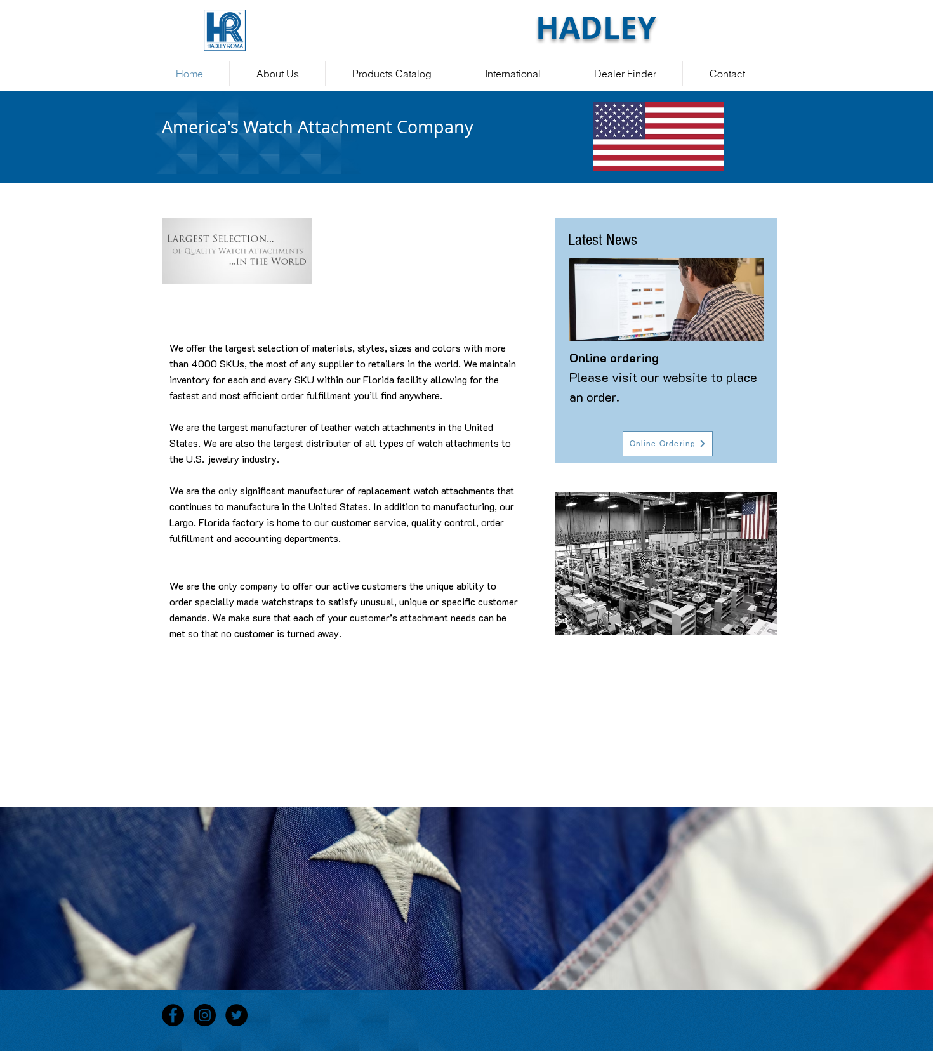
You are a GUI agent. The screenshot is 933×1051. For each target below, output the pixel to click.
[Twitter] (236, 1015)
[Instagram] (205, 1015)
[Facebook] (173, 1015)
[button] (666, 563)
